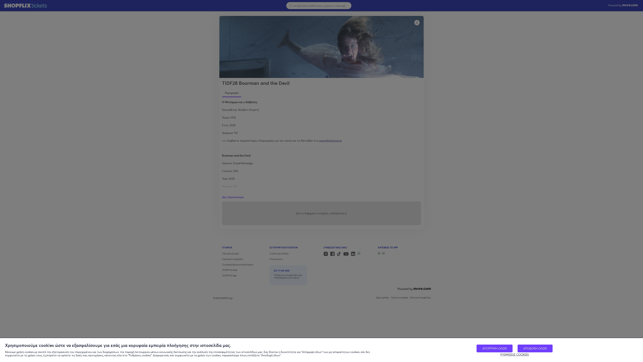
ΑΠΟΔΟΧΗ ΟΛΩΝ (535, 348)
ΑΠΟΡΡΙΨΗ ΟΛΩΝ (494, 348)
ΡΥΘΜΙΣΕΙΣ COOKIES (514, 354)
